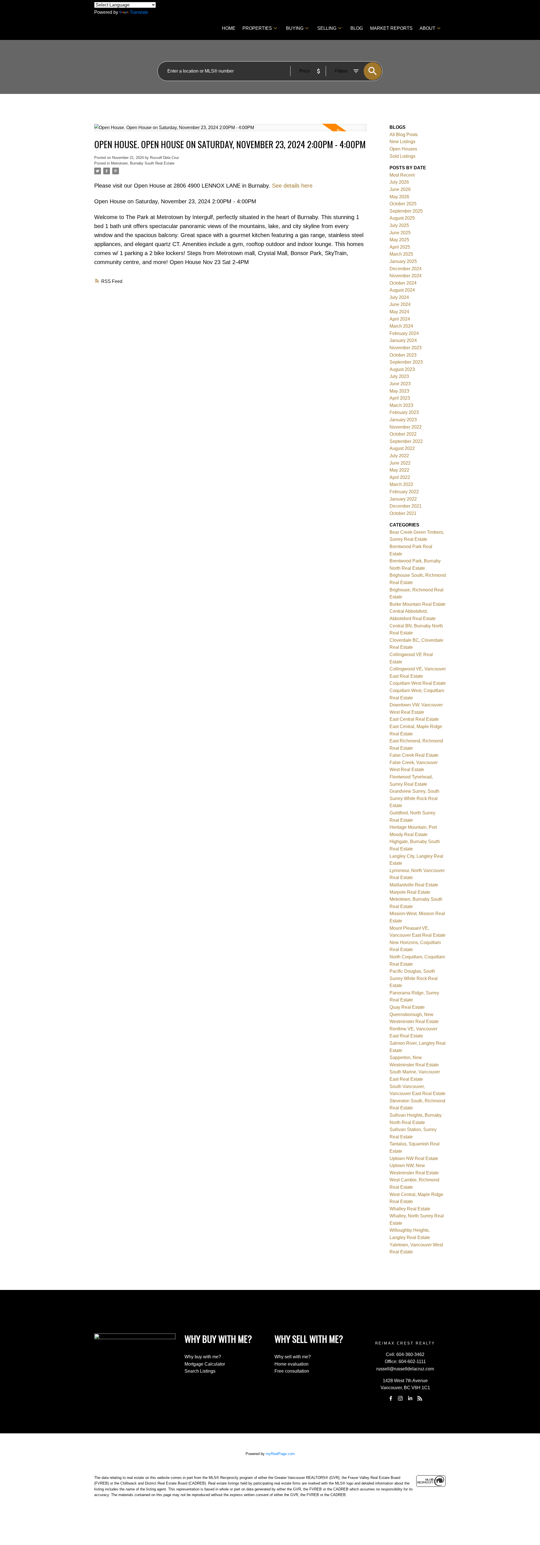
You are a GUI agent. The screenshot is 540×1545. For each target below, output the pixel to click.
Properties (257, 28)
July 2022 (399, 455)
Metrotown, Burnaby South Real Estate (142, 163)
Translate (139, 12)
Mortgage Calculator (204, 1364)
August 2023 (402, 369)
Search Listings (199, 1371)
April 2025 (400, 247)
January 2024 (403, 340)
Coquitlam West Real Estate (418, 683)
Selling (326, 28)
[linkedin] (410, 1398)
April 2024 (400, 319)
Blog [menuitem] (356, 28)
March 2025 (401, 254)
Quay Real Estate (407, 1007)
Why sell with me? (292, 1356)
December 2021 (406, 506)
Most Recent (402, 175)
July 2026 (399, 182)
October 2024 (403, 283)
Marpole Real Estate (410, 892)
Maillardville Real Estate (414, 884)
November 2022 (406, 427)
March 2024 (401, 326)
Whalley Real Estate (410, 1208)
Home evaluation (291, 1364)
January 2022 (403, 499)
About (427, 28)
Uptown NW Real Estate (414, 1158)
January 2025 (403, 261)
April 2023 (400, 398)
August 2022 (402, 448)
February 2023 (404, 412)
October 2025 (403, 203)
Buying (294, 28)
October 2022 (403, 434)
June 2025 (400, 232)
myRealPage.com (280, 1454)
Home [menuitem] (228, 28)
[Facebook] (391, 1398)
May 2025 (399, 239)
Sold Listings (402, 156)
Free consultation (291, 1371)
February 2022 (404, 491)
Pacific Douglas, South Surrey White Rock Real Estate (414, 978)
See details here (292, 186)
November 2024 (406, 275)
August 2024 (402, 290)
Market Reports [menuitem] (391, 28)
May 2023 (399, 391)
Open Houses (403, 149)
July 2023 (399, 376)
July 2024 (399, 297)
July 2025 (399, 225)
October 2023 (403, 355)
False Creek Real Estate (414, 755)
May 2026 (399, 196)
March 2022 (401, 484)
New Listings (402, 141)
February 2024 (404, 333)
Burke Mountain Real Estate (418, 604)
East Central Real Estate (414, 719)
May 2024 (399, 311)
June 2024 (400, 304)
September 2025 (406, 211)
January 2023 (403, 419)
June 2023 (400, 383)
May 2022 (399, 470)
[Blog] (420, 1398)
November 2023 (406, 347)
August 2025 (402, 218)
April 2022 (400, 477)
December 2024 (406, 268)
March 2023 (401, 405)
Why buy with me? (202, 1356)
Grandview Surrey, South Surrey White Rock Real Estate (414, 798)
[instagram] (400, 1398)
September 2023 (406, 362)
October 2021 (403, 513)
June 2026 (400, 189)
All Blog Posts (404, 134)
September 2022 (406, 441)
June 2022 (400, 463)
